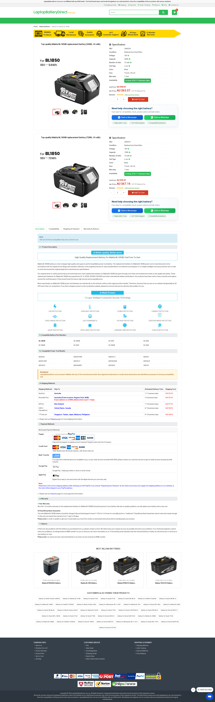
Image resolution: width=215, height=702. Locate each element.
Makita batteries (44, 26)
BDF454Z (112, 365)
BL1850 (111, 341)
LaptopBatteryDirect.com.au (70, 12)
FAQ (165, 5)
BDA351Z (112, 357)
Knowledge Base (91, 651)
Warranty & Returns (91, 229)
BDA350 (42, 357)
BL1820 (76, 345)
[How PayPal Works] (136, 676)
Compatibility (54, 229)
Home (36, 26)
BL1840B (112, 345)
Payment (133, 5)
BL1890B (42, 345)
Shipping (123, 5)
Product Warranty (41, 651)
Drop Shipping (141, 653)
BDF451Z (77, 361)
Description (40, 229)
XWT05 (146, 365)
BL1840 (146, 345)
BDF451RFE (43, 361)
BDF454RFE (78, 365)
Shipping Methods (142, 645)
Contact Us (174, 5)
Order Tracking (145, 5)
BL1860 (146, 341)
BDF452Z (147, 361)
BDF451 (146, 357)
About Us (39, 645)
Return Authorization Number (95, 659)
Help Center (90, 648)
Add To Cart (139, 99)
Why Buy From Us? (42, 648)
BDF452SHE (113, 361)
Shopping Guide (110, 5)
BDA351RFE (78, 357)
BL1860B (77, 341)
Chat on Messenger (129, 117)
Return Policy (90, 656)
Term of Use (39, 656)
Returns (157, 5)
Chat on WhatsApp (161, 117)
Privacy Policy (40, 653)
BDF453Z (42, 365)
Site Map (38, 659)
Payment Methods (142, 651)
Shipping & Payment (71, 229)
